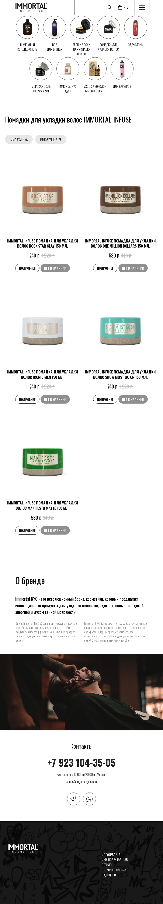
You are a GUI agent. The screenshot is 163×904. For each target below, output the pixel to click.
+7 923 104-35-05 (81, 762)
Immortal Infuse (51, 139)
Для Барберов (122, 86)
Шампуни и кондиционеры (27, 47)
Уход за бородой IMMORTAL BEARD (95, 88)
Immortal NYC (19, 139)
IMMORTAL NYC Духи (68, 88)
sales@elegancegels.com (82, 781)
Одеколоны (135, 44)
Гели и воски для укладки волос (81, 49)
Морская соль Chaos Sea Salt (41, 88)
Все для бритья (54, 47)
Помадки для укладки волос (108, 47)
